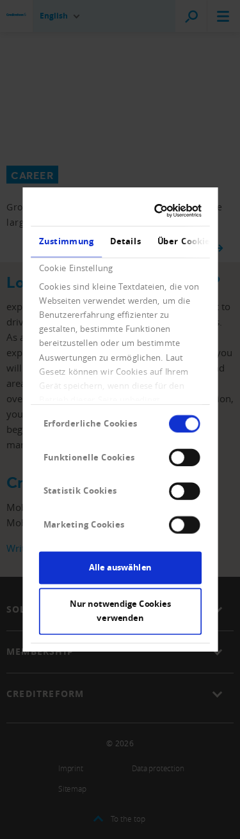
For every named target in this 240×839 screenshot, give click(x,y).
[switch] (184, 457)
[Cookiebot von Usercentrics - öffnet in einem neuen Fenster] (158, 211)
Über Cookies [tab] (185, 241)
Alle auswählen (120, 567)
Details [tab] (125, 241)
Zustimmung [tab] (65, 241)
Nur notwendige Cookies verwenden (120, 611)
